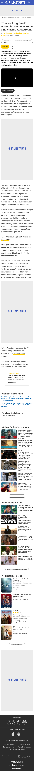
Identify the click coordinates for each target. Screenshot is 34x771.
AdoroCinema (22, 747)
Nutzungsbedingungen (25, 756)
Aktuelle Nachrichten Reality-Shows (17, 569)
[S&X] (6, 633)
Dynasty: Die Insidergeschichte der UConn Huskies (22, 595)
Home (3, 17)
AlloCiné (6, 744)
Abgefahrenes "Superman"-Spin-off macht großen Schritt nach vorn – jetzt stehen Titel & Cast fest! (25, 486)
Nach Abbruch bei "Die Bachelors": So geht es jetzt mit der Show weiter (25, 558)
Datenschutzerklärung (12, 758)
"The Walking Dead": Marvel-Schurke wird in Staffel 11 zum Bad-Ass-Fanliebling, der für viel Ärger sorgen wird (16, 398)
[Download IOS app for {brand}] (14, 734)
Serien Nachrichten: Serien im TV (25, 17)
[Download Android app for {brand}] (20, 734)
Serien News (13, 17)
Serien (7, 17)
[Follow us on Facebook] (9, 722)
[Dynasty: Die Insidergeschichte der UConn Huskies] (6, 601)
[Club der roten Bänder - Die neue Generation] (6, 585)
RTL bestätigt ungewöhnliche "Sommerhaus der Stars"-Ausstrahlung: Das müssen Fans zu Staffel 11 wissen (24, 519)
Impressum (15, 756)
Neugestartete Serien (17, 644)
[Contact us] (24, 722)
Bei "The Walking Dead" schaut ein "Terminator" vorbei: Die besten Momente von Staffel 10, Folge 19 (17, 404)
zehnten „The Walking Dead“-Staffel (17, 98)
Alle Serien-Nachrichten (17, 496)
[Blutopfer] (6, 617)
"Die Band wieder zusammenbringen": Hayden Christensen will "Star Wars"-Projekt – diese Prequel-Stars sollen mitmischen (25, 454)
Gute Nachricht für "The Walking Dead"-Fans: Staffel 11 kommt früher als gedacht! (16, 379)
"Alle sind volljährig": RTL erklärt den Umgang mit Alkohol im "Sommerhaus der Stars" (25, 508)
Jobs (9, 756)
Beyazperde (7, 747)
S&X (14, 626)
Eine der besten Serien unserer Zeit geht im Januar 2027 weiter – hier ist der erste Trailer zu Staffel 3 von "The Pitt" (25, 476)
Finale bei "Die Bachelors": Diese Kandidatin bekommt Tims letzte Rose (24, 528)
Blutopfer (15, 610)
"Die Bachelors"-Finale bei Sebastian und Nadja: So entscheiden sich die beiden (25, 539)
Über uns (4, 756)
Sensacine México (15, 749)
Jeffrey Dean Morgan (24, 269)
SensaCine (23, 744)
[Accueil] (15, 2)
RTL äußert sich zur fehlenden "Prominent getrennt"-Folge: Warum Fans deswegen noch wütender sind (25, 549)
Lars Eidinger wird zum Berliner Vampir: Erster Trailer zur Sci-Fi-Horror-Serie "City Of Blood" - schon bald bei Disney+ (25, 444)
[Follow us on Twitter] (14, 722)
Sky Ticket (22, 367)
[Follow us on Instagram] (19, 722)
